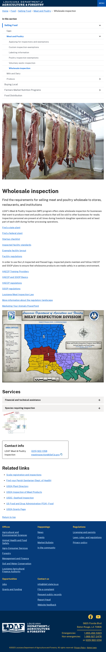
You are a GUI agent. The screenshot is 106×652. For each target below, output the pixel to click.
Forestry (6, 553)
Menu (101, 3)
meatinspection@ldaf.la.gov (45, 454)
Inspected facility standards (16, 245)
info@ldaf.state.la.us (48, 584)
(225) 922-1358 (39, 451)
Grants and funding (12, 589)
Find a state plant (11, 227)
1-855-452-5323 (93, 633)
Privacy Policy (80, 648)
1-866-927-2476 (93, 636)
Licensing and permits (84, 532)
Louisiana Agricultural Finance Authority (13, 570)
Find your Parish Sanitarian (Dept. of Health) (28, 480)
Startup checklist (11, 239)
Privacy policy (80, 542)
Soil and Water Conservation (16, 563)
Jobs (4, 584)
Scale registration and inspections (23, 475)
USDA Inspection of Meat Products (24, 492)
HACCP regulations (12, 283)
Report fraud (44, 599)
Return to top (9, 517)
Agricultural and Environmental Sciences (14, 534)
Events (41, 537)
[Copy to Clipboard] (61, 454)
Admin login (92, 648)
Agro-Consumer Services (15, 548)
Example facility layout (14, 250)
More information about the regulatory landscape (27, 300)
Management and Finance (15, 558)
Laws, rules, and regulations (87, 537)
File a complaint (46, 589)
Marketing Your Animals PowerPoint (20, 306)
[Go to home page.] (48, 3)
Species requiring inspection (20, 408)
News (40, 532)
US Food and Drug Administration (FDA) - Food (30, 503)
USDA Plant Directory (17, 486)
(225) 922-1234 (94, 640)
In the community (46, 547)
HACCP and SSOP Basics (15, 277)
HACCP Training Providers (15, 271)
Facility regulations (12, 256)
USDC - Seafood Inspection (20, 498)
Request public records (50, 594)
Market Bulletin (45, 542)
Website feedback (47, 604)
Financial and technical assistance (23, 400)
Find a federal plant (12, 233)
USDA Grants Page (16, 509)
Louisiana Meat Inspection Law (18, 294)
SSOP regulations (11, 288)
